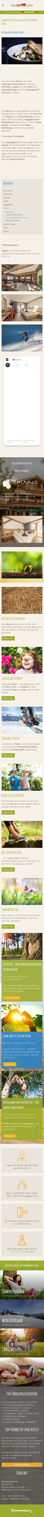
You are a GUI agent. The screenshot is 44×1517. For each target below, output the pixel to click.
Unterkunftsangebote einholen (19, 1405)
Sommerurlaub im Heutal (17, 1408)
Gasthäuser (9, 212)
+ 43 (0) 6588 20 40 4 (16, 1496)
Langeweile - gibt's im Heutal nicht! (22, 1413)
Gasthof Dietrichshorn (14, 215)
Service (6, 231)
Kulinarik (6, 208)
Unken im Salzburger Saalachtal (20, 1422)
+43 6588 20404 (18, 1251)
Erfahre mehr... (8, 638)
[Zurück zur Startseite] (22, 5)
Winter (5, 201)
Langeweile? (8, 205)
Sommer (6, 198)
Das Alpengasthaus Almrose (17, 218)
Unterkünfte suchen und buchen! (21, 1402)
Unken (5, 228)
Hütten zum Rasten (12, 220)
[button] (2, 5)
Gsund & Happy (9, 224)
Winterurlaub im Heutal (16, 1410)
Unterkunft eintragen (22, 1465)
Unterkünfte (7, 194)
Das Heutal (7, 191)
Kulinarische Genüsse (15, 1416)
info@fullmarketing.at (19, 1499)
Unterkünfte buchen (11, 998)
